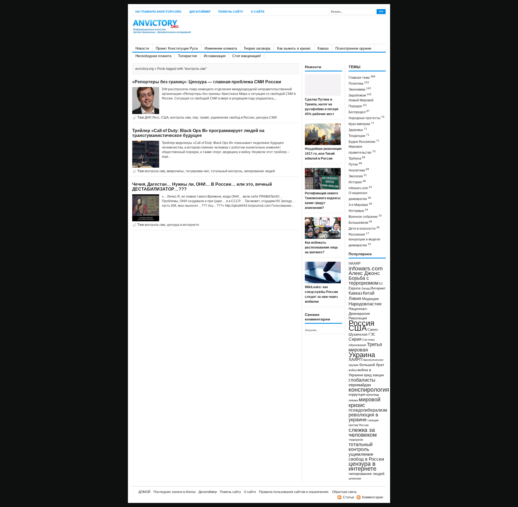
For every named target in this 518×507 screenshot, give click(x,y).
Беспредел (359, 111)
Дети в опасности (364, 228)
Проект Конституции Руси (177, 48)
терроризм (356, 439)
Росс (155, 117)
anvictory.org (144, 69)
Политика (359, 83)
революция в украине (363, 417)
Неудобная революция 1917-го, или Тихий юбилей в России (323, 153)
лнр (195, 117)
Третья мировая (365, 347)
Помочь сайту (230, 11)
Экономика (360, 89)
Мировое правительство (362, 149)
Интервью (358, 210)
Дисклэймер (199, 11)
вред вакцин (374, 375)
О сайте (257, 11)
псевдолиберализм (368, 410)
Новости (142, 48)
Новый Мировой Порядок (361, 103)
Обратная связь (344, 492)
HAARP (355, 263)
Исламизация (215, 56)
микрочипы (175, 171)
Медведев (370, 299)
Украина (362, 354)
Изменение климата (221, 48)
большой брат (371, 365)
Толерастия (187, 56)
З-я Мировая (360, 204)
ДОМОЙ (144, 492)
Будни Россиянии (364, 141)
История (357, 182)
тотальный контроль (226, 171)
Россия (361, 323)
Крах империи (361, 123)
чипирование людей (259, 171)
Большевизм (360, 222)
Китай (368, 293)
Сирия (355, 339)
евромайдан (360, 385)
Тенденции (359, 135)
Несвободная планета (153, 56)
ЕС (381, 283)
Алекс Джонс (364, 273)
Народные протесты (366, 117)
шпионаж (355, 478)
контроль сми (180, 117)
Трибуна (357, 158)
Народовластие (365, 303)
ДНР (148, 117)
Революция (358, 318)
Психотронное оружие (353, 48)
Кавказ (323, 48)
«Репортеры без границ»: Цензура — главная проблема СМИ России (206, 82)
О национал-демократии (360, 196)
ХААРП (355, 359)
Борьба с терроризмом (363, 280)
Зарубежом (360, 95)
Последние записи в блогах (175, 492)
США (165, 117)
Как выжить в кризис (294, 48)
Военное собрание (365, 216)
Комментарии (372, 497)
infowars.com (360, 187)
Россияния (359, 234)
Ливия (355, 298)
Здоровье (358, 129)
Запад (365, 288)
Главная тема (362, 77)
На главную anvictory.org (158, 11)
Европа (354, 288)
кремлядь (372, 394)
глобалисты (362, 380)
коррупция (357, 394)
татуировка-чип (197, 171)
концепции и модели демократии (364, 242)
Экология (358, 176)
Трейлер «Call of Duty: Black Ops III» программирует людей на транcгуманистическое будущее (198, 133)
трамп (204, 117)
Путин (355, 164)
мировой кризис (364, 402)
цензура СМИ (266, 117)
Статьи (348, 497)
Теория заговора (257, 48)
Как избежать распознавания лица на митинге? (321, 247)
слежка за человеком (363, 432)
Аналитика (359, 170)
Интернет (378, 288)
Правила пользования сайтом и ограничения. (294, 492)
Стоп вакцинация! (246, 56)
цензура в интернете (183, 225)
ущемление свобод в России (232, 117)
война (353, 370)
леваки (353, 400)
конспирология (369, 389)
